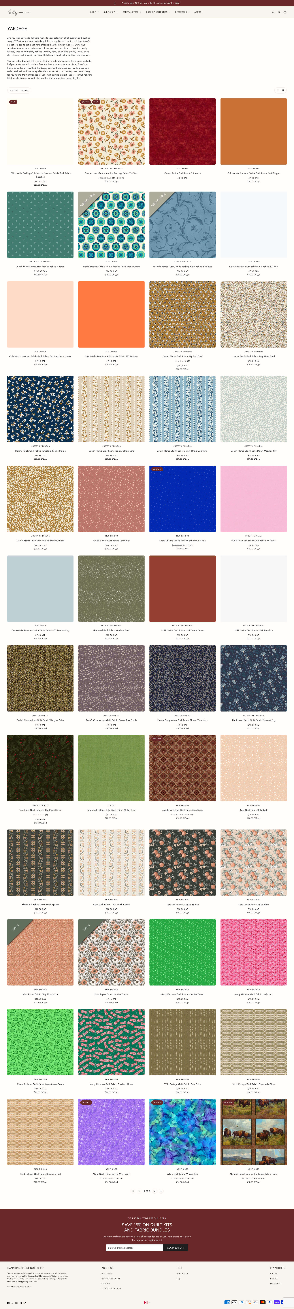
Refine (25, 90)
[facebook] (8, 1303)
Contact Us (182, 1274)
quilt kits (58, 1278)
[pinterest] (20, 1303)
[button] (277, 90)
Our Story (107, 1274)
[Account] (279, 12)
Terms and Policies (111, 1289)
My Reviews (276, 1284)
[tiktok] (25, 1303)
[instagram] (16, 1303)
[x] (12, 1303)
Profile (274, 1279)
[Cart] (285, 12)
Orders (274, 1274)
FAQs (179, 1279)
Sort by (14, 90)
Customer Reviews (111, 1279)
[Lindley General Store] (18, 12)
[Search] (273, 12)
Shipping (106, 1284)
